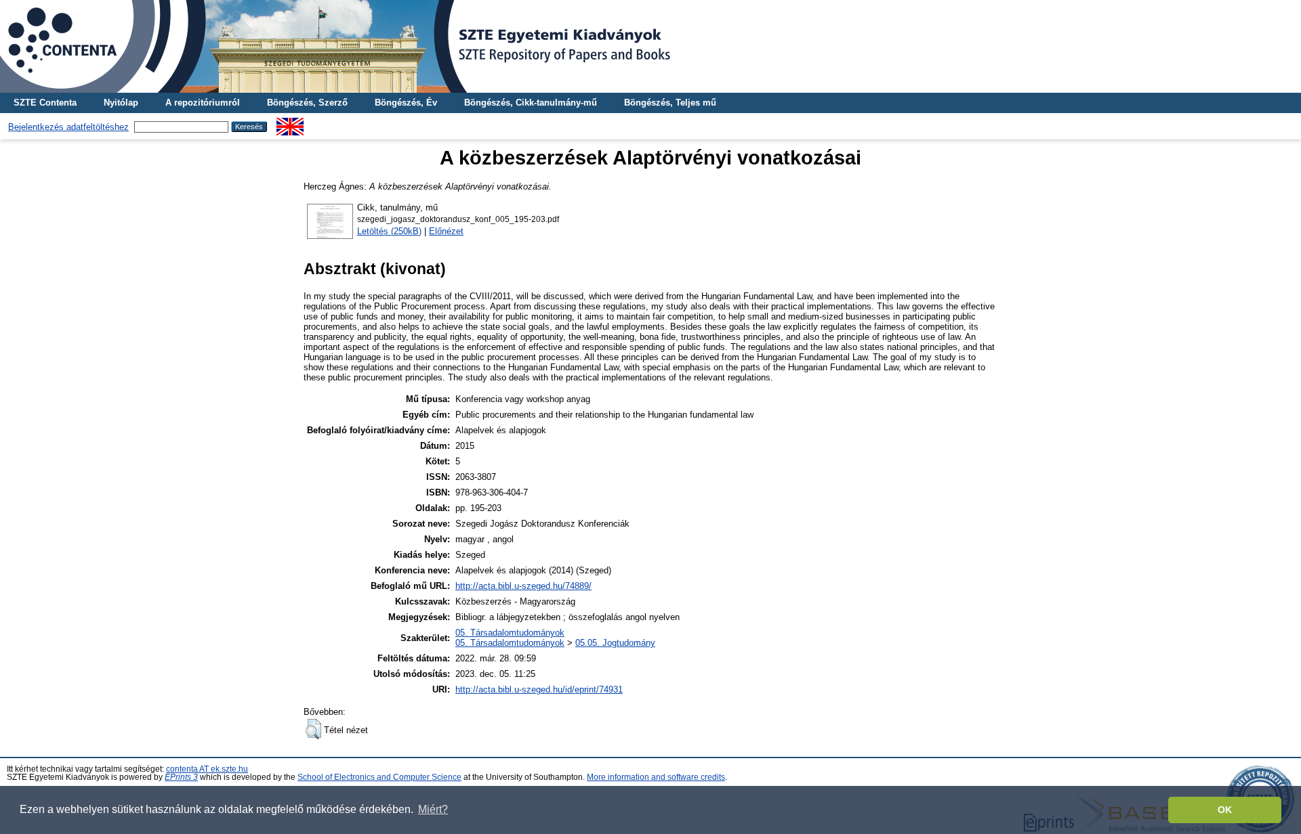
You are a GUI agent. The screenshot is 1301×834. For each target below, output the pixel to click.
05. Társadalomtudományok (509, 633)
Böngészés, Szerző (307, 102)
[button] (313, 729)
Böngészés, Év (406, 102)
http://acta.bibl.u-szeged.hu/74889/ (523, 586)
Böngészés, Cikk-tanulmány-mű (530, 102)
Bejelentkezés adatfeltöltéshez (68, 127)
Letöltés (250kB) (389, 231)
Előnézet (446, 231)
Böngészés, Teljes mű (670, 102)
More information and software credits (656, 777)
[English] (290, 123)
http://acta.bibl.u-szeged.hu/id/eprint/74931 (539, 689)
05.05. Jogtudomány (615, 643)
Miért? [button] (433, 809)
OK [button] (1225, 809)
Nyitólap (121, 102)
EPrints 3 (181, 777)
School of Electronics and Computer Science (379, 777)
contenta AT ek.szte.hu (207, 769)
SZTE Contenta (45, 102)
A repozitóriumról (202, 102)
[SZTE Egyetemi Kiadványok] (650, 46)
